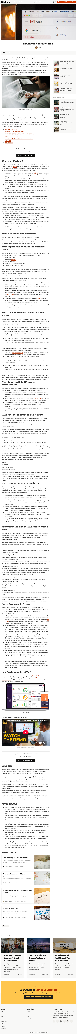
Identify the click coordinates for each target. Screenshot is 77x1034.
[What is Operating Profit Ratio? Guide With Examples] (64, 945)
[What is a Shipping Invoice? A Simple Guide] (38, 945)
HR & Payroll (42, 2)
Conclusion (8, 140)
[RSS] (71, 1021)
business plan (38, 398)
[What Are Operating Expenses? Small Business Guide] (12, 945)
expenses (8, 680)
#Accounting (5, 925)
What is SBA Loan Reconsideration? (14, 131)
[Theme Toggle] (53, 2)
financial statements (17, 352)
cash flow (13, 259)
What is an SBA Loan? (11, 129)
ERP (22, 2)
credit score (10, 294)
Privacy (28, 1016)
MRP (19, 2)
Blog (15, 2)
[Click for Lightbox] (26, 92)
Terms (28, 1014)
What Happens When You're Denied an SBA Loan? (19, 133)
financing (15, 166)
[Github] (67, 1021)
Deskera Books (36, 676)
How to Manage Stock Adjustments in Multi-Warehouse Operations (67, 116)
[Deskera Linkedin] (60, 1021)
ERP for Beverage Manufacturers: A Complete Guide (66, 83)
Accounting (32, 2)
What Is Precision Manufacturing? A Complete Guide (66, 123)
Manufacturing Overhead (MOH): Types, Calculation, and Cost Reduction (67, 109)
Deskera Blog (57, 1009)
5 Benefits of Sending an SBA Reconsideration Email (19, 139)
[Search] (55, 2)
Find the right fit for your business (66, 1)
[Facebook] (54, 1021)
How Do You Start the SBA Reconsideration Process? (19, 135)
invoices (4, 680)
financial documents (37, 678)
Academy (48, 2)
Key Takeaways (9, 142)
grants (40, 298)
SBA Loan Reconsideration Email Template (16, 137)
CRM (37, 2)
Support (29, 1018)
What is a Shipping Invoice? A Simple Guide (37, 958)
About (28, 1011)
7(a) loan (36, 173)
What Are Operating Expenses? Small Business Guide (12, 958)
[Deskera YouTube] (64, 1021)
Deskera (36, 1032)
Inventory (26, 2)
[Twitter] (57, 1021)
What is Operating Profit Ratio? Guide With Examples (63, 958)
